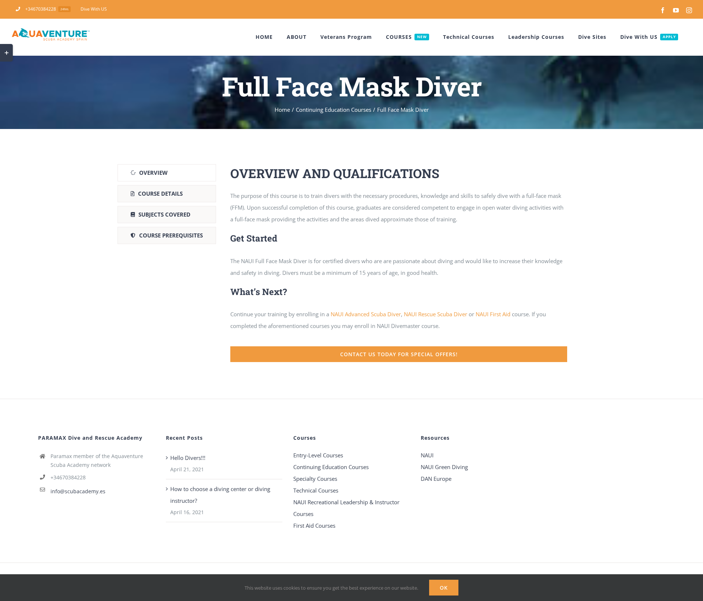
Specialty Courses (315, 478)
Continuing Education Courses (331, 467)
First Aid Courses (314, 525)
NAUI (428, 455)
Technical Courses (315, 490)
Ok (444, 587)
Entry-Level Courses (318, 455)
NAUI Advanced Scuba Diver (366, 314)
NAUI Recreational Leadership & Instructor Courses (346, 507)
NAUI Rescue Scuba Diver (435, 314)
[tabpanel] (398, 263)
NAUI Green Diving (444, 467)
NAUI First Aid (493, 314)
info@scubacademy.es (78, 491)
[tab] (167, 172)
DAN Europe (436, 478)
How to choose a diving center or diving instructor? (220, 494)
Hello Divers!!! (187, 457)
